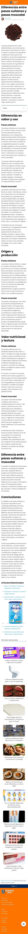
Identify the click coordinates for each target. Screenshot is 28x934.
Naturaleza (5, 913)
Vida (3, 909)
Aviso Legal (5, 900)
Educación (4, 911)
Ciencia (4, 920)
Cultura (4, 927)
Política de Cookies (7, 902)
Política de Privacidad (8, 904)
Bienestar (4, 922)
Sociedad (4, 929)
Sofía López (8, 18)
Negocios (4, 931)
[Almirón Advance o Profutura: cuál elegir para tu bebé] (16, 623)
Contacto (4, 898)
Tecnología (5, 918)
